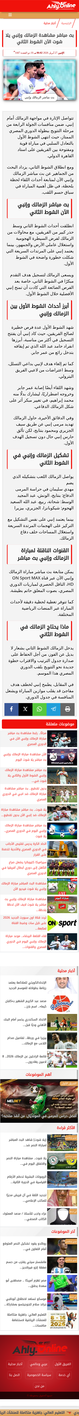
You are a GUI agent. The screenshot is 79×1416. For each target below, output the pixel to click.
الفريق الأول (63, 1364)
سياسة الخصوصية (39, 1375)
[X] (26, 709)
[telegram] (54, 709)
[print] (67, 709)
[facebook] (11, 709)
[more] (10, 14)
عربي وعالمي (38, 1364)
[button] (9, 1103)
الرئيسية (66, 23)
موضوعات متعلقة (60, 724)
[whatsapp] (39, 709)
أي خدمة (64, 1375)
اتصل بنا (14, 1375)
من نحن (39, 1386)
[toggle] (6, 6)
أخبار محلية (50, 23)
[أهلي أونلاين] (61, 6)
